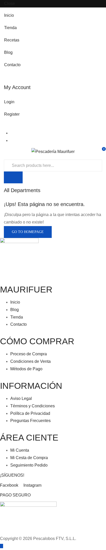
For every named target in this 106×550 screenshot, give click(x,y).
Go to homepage (28, 232)
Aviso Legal (21, 398)
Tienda (10, 27)
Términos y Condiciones (32, 406)
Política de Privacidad (30, 413)
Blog (8, 52)
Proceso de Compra (28, 354)
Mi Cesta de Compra (29, 458)
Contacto (12, 65)
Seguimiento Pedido (29, 465)
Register (12, 114)
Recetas (11, 40)
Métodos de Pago (26, 369)
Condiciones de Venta (30, 361)
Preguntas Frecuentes (30, 420)
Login (9, 102)
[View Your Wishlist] (100, 151)
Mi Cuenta (19, 450)
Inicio (9, 15)
